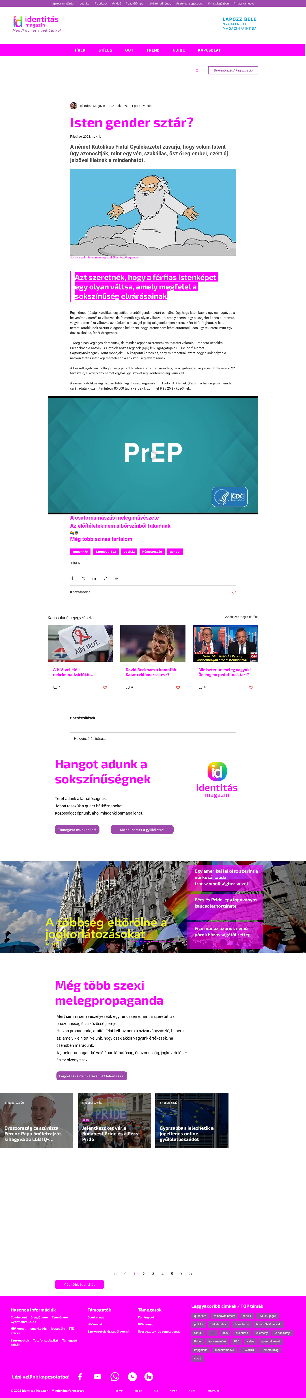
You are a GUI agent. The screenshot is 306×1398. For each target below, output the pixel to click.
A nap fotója (283, 1333)
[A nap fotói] (153, 941)
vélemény (262, 1333)
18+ (212, 1333)
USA (236, 1341)
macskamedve (224, 1350)
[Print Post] (116, 578)
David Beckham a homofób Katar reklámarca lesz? (151, 672)
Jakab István (219, 1324)
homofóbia (242, 1324)
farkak (198, 1333)
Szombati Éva (105, 551)
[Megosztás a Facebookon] (72, 578)
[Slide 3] (161, 941)
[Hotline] (137, 941)
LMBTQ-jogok (267, 1316)
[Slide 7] (133, 941)
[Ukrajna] (141, 941)
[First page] (115, 1274)
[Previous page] (125, 1274)
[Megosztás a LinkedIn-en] (94, 578)
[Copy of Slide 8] (177, 941)
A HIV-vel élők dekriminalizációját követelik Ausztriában (74, 672)
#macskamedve (244, 3)
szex (225, 1333)
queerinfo (80, 551)
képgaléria (200, 1350)
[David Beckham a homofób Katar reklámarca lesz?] (152, 643)
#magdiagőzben (218, 3)
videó (250, 1341)
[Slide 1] (128, 941)
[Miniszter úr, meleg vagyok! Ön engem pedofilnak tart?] (225, 643)
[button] (197, 70)
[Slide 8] (149, 941)
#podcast (101, 3)
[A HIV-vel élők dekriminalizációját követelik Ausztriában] (80, 643)
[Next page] (181, 1274)
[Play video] (153, 455)
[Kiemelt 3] (157, 941)
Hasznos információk (33, 1309)
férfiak (247, 1316)
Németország (152, 551)
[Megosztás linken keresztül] (105, 578)
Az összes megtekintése (241, 617)
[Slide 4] (169, 941)
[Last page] (191, 1274)
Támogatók (99, 1309)
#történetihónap (161, 3)
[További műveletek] (233, 105)
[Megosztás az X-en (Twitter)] (83, 578)
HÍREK (75, 563)
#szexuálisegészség (190, 3)
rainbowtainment (224, 1316)
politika (198, 1324)
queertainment (270, 1341)
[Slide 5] (173, 941)
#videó (117, 3)
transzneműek (217, 1341)
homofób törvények (268, 1324)
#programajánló (63, 3)
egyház (129, 551)
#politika (84, 3)
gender (175, 551)
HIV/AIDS (247, 1350)
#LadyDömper (135, 3)
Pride (197, 1341)
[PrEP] (145, 941)
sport (197, 1358)
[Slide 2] (165, 941)
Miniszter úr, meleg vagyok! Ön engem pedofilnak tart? (224, 672)
